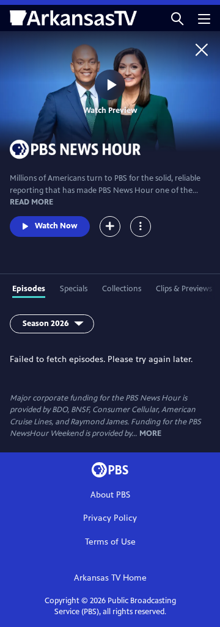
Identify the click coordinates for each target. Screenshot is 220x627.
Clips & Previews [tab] (184, 289)
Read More (31, 202)
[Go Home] (202, 49)
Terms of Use (110, 542)
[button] (177, 18)
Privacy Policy (110, 518)
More (150, 433)
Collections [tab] (121, 289)
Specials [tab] (73, 289)
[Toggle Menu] (140, 226)
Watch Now (56, 226)
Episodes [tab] (28, 289)
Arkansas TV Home (110, 578)
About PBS (110, 495)
